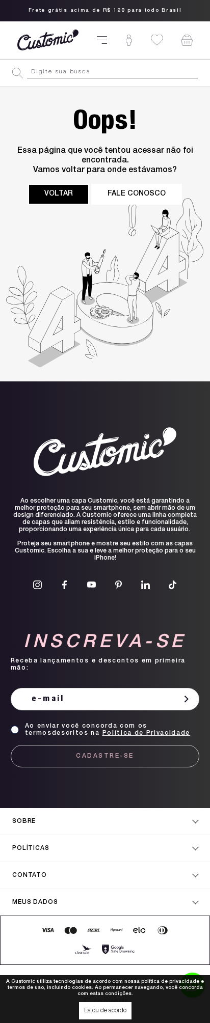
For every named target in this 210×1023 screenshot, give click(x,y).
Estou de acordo (105, 1011)
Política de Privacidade (146, 733)
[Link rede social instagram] (37, 585)
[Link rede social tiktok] (172, 585)
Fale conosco (137, 194)
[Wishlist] (157, 40)
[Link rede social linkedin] (145, 585)
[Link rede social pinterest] (118, 585)
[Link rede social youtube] (91, 585)
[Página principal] (47, 40)
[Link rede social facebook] (64, 585)
